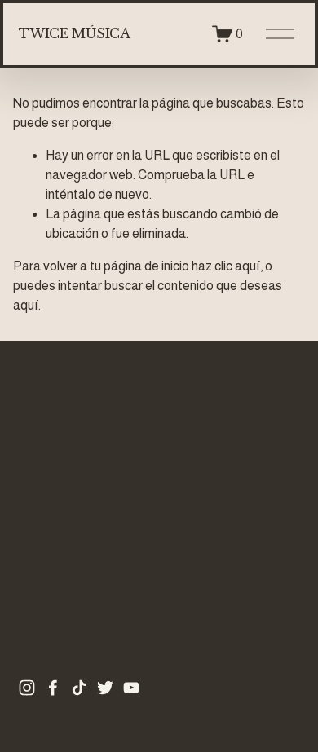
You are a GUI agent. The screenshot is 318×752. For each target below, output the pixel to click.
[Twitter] (105, 687)
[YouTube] (131, 687)
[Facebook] (53, 687)
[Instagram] (27, 687)
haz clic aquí (226, 266)
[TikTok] (79, 687)
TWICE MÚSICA (74, 33)
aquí (25, 305)
